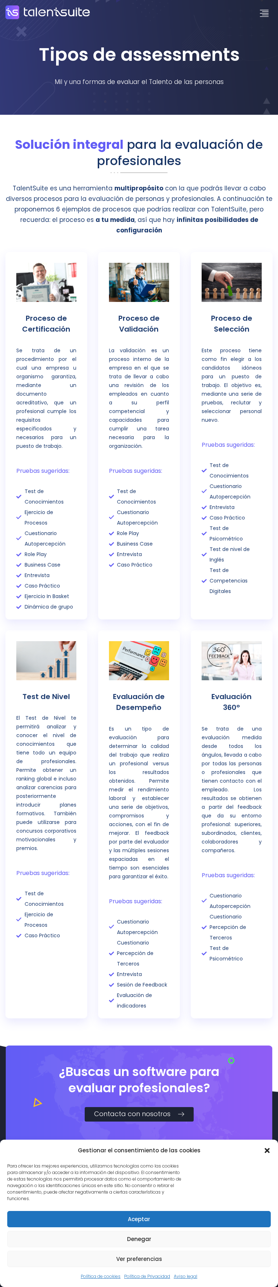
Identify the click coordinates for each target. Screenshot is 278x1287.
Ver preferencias (139, 1259)
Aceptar (139, 1219)
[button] (267, 1150)
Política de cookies (101, 1276)
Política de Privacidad (147, 1276)
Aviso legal (185, 1276)
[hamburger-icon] (264, 14)
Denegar (139, 1239)
